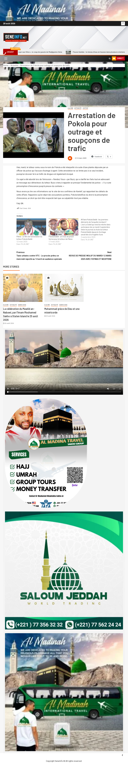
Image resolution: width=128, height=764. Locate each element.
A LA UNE (70, 108)
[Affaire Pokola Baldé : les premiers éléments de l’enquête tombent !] (97, 229)
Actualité (77, 108)
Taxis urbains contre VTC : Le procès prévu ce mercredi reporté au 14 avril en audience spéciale (39, 255)
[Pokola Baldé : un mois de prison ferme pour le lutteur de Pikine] (63, 226)
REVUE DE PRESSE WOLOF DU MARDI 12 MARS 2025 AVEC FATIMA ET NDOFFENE (90, 255)
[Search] (109, 58)
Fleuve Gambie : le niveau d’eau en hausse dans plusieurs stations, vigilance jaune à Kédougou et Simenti (76, 52)
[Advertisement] (64, 85)
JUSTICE (85, 108)
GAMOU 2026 (22, 305)
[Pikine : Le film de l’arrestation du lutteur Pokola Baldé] (31, 226)
